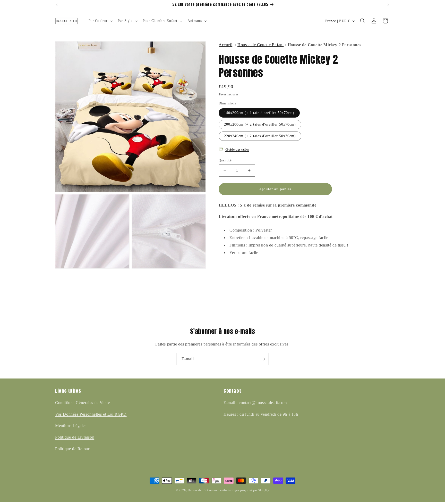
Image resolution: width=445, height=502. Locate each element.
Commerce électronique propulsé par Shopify (238, 490)
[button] (100, 20)
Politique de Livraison (74, 437)
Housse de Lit (197, 490)
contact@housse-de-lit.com (263, 402)
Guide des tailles (237, 149)
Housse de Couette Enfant (260, 45)
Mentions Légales (71, 425)
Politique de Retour (72, 449)
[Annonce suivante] (388, 5)
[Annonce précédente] (57, 5)
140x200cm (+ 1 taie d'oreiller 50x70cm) (259, 113)
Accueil (225, 45)
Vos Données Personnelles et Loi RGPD (91, 414)
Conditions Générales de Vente (82, 402)
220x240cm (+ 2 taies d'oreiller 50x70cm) (260, 136)
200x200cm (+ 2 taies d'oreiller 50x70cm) (260, 124)
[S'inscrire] (263, 359)
